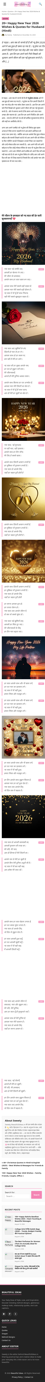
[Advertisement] (22, 188)
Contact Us (6, 1340)
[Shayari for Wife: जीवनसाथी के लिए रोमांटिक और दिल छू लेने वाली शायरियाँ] (9, 1268)
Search (36, 1195)
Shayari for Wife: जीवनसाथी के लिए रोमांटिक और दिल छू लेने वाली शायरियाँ (27, 1267)
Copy (41, 269)
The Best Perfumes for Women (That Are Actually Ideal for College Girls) (27, 1243)
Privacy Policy (17, 1377)
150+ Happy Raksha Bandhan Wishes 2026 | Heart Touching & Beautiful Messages (28, 1218)
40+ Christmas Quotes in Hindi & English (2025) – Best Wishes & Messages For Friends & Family (22, 1165)
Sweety (9, 35)
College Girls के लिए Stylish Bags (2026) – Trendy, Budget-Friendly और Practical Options (28, 1231)
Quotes (10, 11)
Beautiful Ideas (17, 1373)
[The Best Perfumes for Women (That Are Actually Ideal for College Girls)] (9, 1243)
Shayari (5, 1333)
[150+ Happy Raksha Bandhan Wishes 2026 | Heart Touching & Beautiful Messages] (9, 1219)
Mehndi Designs (8, 1337)
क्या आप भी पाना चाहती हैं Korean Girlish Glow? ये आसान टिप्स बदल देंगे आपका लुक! (27, 1256)
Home (4, 11)
